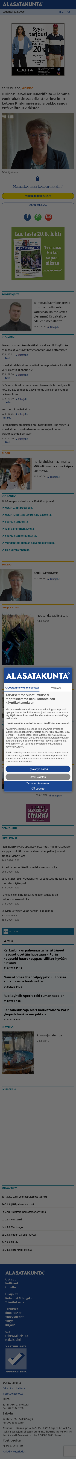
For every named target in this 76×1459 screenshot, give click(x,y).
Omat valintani (38, 776)
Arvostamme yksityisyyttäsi (22, 687)
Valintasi (56, 687)
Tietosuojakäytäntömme (38, 783)
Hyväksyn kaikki (38, 768)
